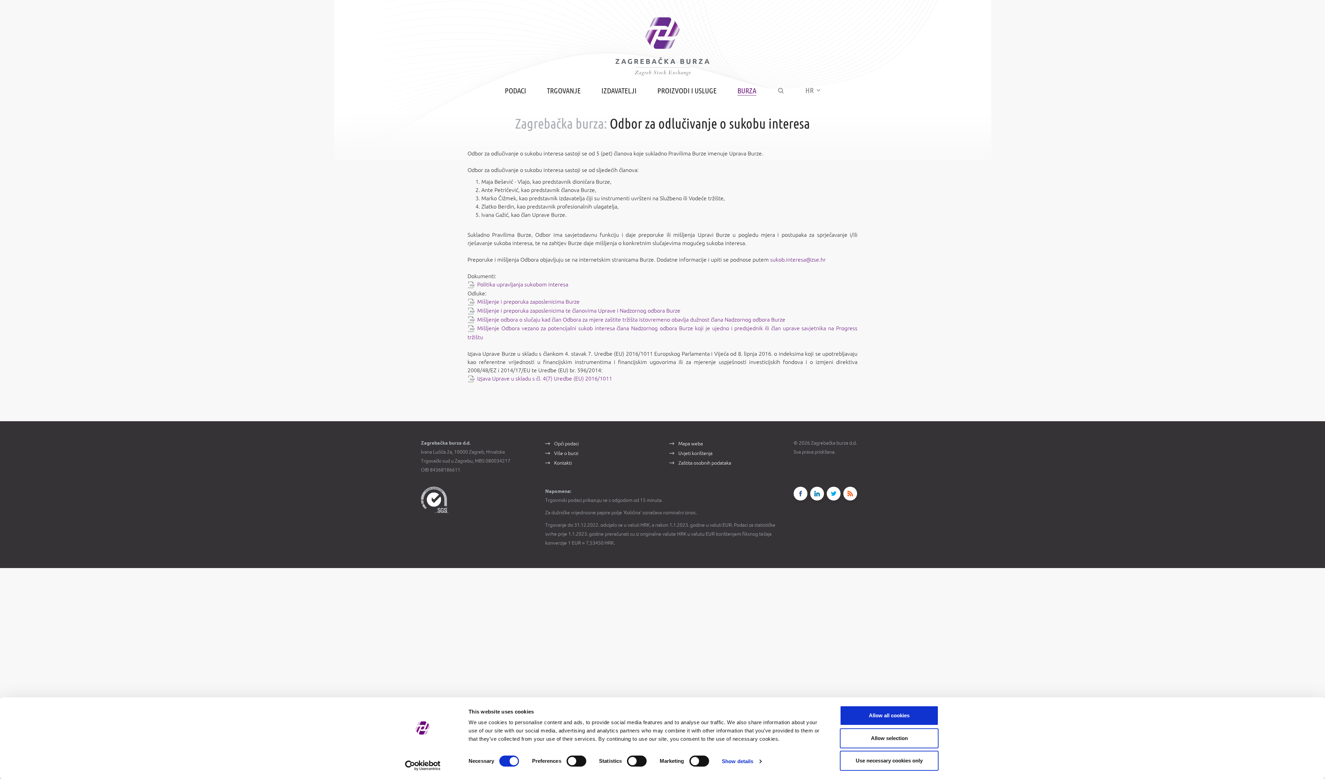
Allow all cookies (889, 715)
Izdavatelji (619, 90)
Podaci (515, 90)
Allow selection (889, 738)
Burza (746, 90)
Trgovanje (564, 90)
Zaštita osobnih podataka (704, 463)
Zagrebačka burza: (561, 123)
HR (810, 90)
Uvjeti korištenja (695, 453)
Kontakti (563, 463)
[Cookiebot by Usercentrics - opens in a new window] (423, 765)
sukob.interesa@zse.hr (798, 259)
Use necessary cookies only (889, 760)
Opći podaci (566, 443)
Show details (737, 761)
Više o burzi (566, 453)
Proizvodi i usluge (687, 90)
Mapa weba (690, 443)
